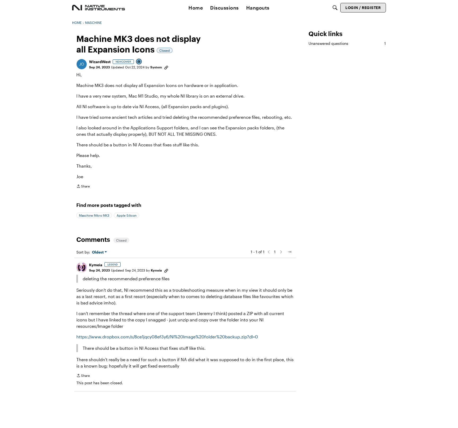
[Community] (98, 8)
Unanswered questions (347, 43)
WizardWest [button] (100, 61)
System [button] (156, 67)
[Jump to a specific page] (289, 252)
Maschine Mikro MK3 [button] (94, 215)
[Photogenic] (139, 61)
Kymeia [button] (95, 265)
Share (83, 186)
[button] (81, 64)
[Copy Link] (166, 67)
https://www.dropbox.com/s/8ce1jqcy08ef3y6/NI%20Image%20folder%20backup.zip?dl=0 (167, 336)
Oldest (98, 252)
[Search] (335, 7)
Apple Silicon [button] (126, 215)
